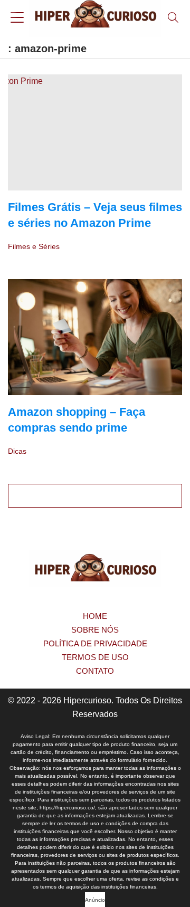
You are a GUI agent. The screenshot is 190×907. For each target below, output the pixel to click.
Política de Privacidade (95, 643)
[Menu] (17, 18)
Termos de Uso (95, 657)
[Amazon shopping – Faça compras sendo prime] (95, 337)
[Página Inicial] (95, 18)
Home (95, 616)
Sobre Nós (95, 629)
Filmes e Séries (34, 246)
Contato (95, 670)
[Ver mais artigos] (95, 496)
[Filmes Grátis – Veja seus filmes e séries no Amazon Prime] (95, 132)
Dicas (17, 451)
